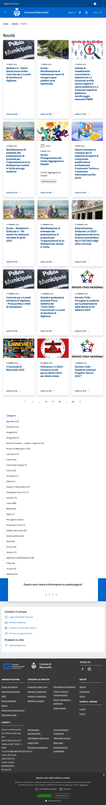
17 (53, 401)
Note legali (58, 742)
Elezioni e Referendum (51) (18, 486)
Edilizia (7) (10, 481)
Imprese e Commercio (37, 691)
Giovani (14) (11, 497)
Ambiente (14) (12, 426)
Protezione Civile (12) (15, 525)
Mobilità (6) (11, 508)
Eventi (82, 713)
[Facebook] (78, 12)
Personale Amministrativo (13, 710)
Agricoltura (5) (12, 421)
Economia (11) (12, 475)
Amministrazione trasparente (61, 731)
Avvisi (48, 146)
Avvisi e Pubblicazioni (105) (18, 448)
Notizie (83, 686)
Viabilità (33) (11, 574)
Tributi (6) (10, 563)
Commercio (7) (12, 454)
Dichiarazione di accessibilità (60, 749)
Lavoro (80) (11, 503)
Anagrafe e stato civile (37, 686)
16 (46, 401)
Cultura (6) (11, 470)
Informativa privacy (62, 738)
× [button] (104, 775)
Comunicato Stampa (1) (16, 465)
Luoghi (82, 709)
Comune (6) (11, 459)
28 (73, 401)
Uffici (4, 696)
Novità (15, 23)
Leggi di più (84, 785)
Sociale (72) (11, 552)
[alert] (53, 789)
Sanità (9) (10, 541)
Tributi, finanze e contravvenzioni (61, 693)
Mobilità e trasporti (36, 701)
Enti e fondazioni (9, 701)
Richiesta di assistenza (37, 747)
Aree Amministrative (11, 691)
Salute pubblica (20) (15, 535)
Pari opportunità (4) (14, 519)
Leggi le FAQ (33, 742)
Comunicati (84, 691)
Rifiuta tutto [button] (61, 796)
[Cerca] (100, 12)
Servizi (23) (11, 546)
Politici (4, 705)
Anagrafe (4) (11, 432)
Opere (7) (10, 514)
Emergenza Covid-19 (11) (17, 492)
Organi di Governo (9, 686)
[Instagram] (85, 12)
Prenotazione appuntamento (34, 731)
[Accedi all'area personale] (95, 3)
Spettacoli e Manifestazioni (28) (20, 557)
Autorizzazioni (60, 708)
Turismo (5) (11, 568)
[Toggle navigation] (5, 12)
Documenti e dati (9, 715)
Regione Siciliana (11, 3)
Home (5, 23)
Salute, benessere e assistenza (62, 701)
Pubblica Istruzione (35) (16, 530)
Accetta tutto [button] (44, 796)
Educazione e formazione (64, 686)
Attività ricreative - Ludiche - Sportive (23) (25, 443)
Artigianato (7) (12, 437)
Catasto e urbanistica (37, 696)
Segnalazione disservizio (38, 738)
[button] (53, 800)
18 (59, 401)
